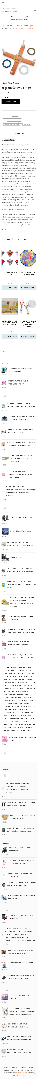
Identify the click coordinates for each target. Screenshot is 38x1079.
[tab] (19, 133)
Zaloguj (19, 19)
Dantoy (15, 116)
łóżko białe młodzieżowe (12, 123)
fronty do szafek (14, 121)
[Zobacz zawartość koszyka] (26, 17)
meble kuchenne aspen (11, 125)
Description (19, 133)
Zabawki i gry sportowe (12, 118)
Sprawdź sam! (11, 102)
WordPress (21, 1075)
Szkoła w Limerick (9, 9)
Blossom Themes (21, 1073)
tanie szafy (26, 125)
